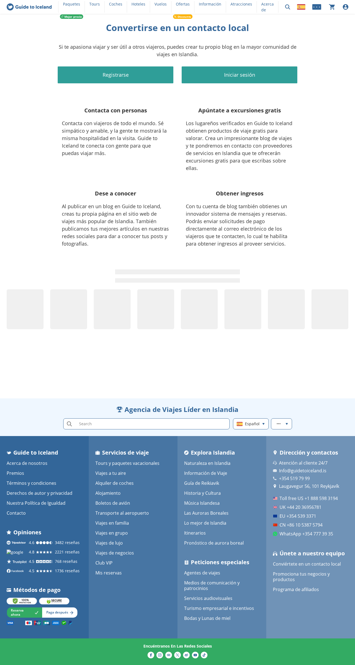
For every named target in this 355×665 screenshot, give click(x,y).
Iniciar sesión (239, 74)
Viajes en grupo (111, 533)
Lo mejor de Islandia (205, 523)
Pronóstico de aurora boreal (214, 543)
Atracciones (241, 4)
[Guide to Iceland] (29, 7)
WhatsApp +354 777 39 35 (306, 534)
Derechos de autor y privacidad (39, 493)
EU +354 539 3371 (298, 516)
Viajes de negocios (114, 553)
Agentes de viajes (202, 573)
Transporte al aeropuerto (122, 513)
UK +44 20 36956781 (300, 507)
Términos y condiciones (31, 483)
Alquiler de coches (114, 483)
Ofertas (183, 4)
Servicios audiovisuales (208, 598)
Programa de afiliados (296, 589)
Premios (15, 473)
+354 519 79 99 (294, 478)
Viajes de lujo (109, 543)
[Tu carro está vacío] (332, 7)
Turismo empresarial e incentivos (219, 608)
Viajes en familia (112, 523)
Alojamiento (108, 493)
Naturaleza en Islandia (207, 463)
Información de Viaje (205, 473)
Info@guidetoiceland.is (302, 471)
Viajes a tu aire (110, 473)
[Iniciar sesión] (345, 7)
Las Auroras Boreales (206, 513)
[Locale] (301, 7)
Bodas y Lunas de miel (207, 618)
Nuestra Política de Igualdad (36, 503)
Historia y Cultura (202, 493)
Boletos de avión (112, 503)
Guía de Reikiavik (201, 483)
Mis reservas (108, 573)
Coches (115, 4)
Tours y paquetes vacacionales (127, 463)
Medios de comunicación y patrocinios (212, 585)
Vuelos (160, 4)
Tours (94, 4)
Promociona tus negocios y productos (301, 576)
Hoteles (138, 4)
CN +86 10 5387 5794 (301, 525)
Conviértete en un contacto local (307, 564)
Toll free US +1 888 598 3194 (309, 498)
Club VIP (104, 563)
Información (210, 4)
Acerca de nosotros (27, 463)
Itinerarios (195, 533)
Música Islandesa (202, 503)
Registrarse (116, 74)
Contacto (16, 513)
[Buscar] (287, 7)
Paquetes (71, 4)
